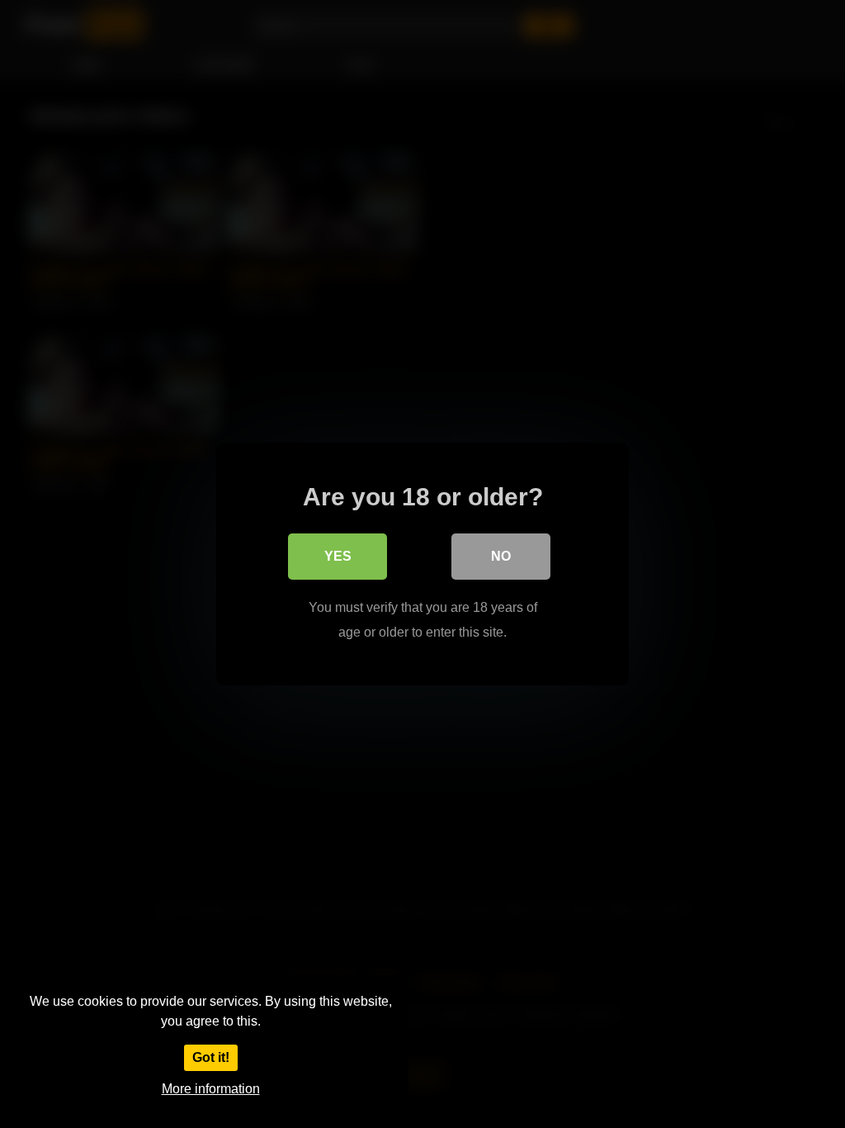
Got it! (210, 1057)
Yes (338, 556)
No (501, 556)
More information (211, 1089)
